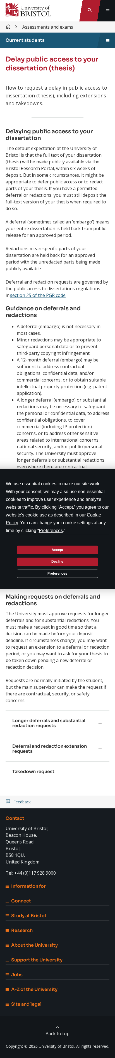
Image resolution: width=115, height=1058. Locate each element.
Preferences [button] (51, 530)
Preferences (57, 573)
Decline (57, 562)
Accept (57, 550)
